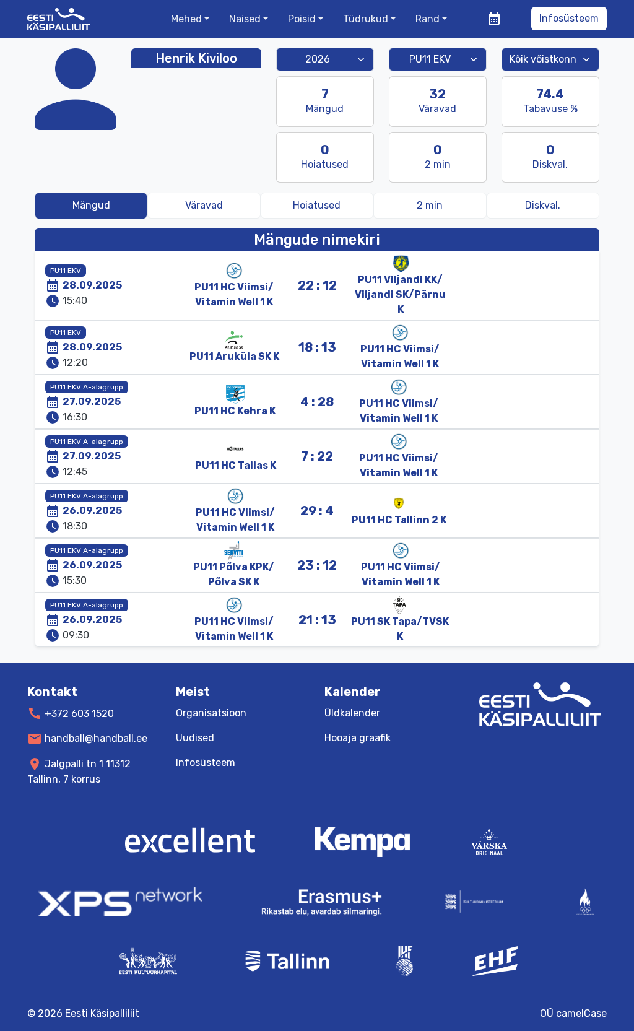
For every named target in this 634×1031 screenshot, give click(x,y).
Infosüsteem (569, 18)
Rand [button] (427, 19)
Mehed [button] (186, 19)
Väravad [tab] (204, 205)
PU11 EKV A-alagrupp (86, 387)
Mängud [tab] (91, 205)
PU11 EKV (65, 270)
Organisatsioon (211, 713)
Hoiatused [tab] (317, 205)
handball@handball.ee (96, 738)
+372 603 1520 (79, 713)
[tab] (429, 206)
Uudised (195, 738)
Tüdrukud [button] (365, 19)
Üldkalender (352, 713)
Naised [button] (245, 19)
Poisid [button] (302, 19)
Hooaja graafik (357, 738)
